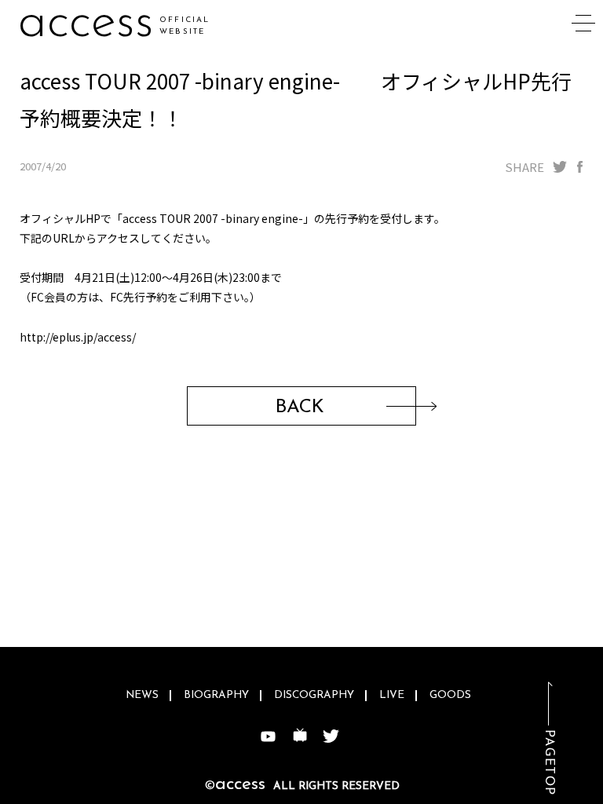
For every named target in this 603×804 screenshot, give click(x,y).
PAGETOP (549, 762)
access (86, 23)
